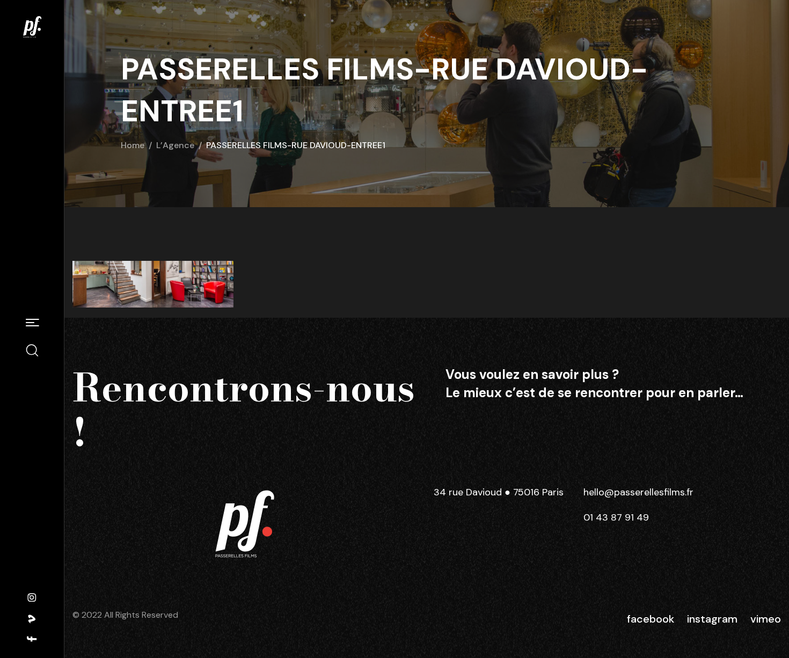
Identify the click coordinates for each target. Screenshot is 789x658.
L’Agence (175, 145)
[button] (32, 323)
